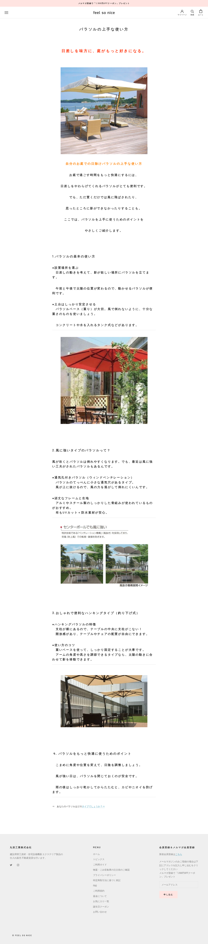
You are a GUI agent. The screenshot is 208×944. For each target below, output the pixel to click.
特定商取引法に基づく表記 (106, 880)
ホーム (96, 854)
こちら (178, 854)
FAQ (95, 885)
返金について (100, 896)
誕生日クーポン (101, 906)
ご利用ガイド (100, 864)
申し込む (168, 894)
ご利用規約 (98, 890)
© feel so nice (22, 935)
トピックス (98, 859)
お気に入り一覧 (101, 901)
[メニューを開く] (6, 12)
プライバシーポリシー (104, 875)
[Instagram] (18, 865)
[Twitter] (11, 865)
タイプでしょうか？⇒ (93, 806)
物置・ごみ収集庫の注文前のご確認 (111, 869)
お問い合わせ (100, 911)
